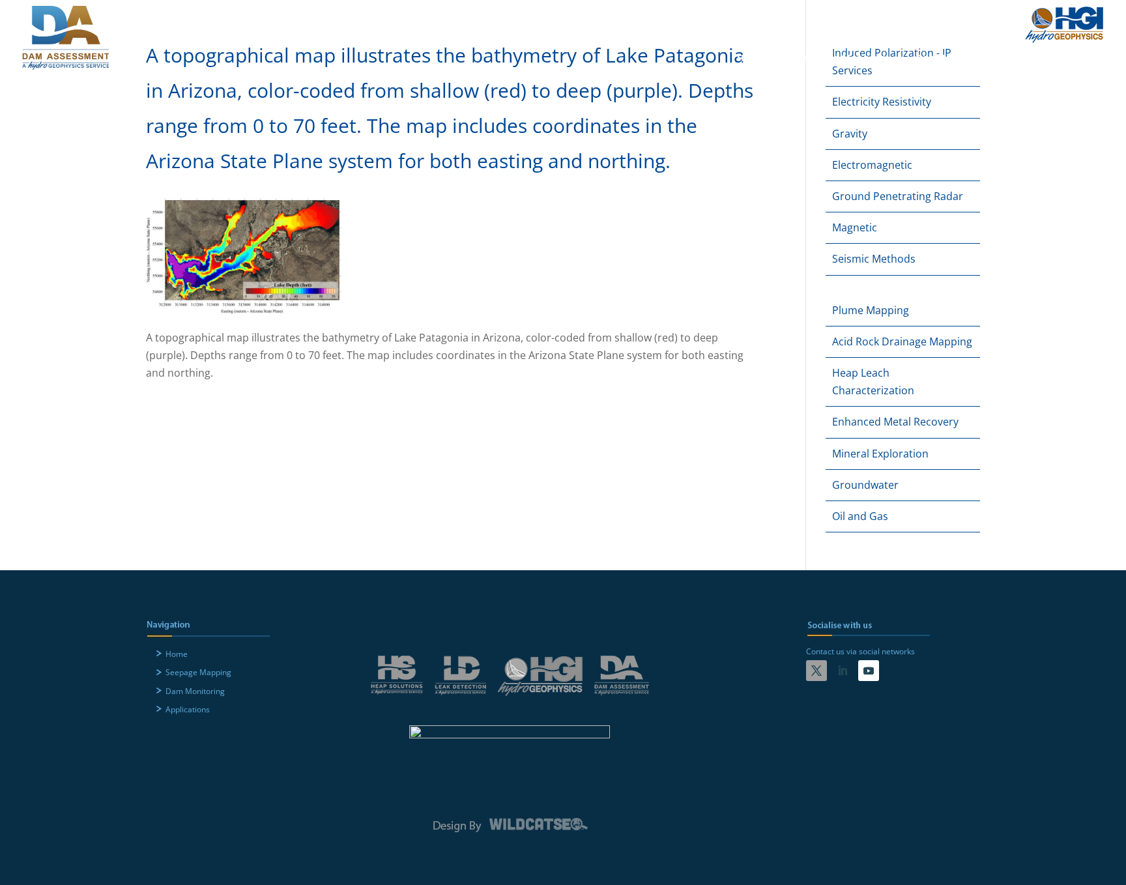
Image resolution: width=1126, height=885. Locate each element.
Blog (944, 18)
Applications (1060, 58)
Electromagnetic (872, 165)
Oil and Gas (860, 516)
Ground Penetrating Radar (897, 196)
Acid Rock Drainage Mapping (902, 341)
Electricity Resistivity (881, 101)
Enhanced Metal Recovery (895, 421)
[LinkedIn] (842, 670)
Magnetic (854, 227)
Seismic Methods (874, 259)
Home (752, 58)
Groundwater (865, 485)
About (845, 18)
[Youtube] (868, 670)
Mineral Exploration (880, 453)
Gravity (849, 133)
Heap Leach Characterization (873, 382)
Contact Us (991, 18)
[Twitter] (816, 670)
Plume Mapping (870, 310)
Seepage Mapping (841, 58)
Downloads (896, 18)
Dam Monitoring (957, 58)
